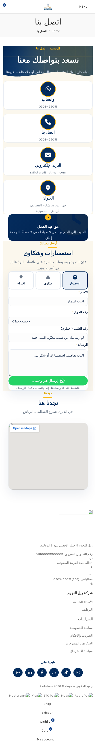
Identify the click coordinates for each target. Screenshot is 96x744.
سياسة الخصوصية (81, 628)
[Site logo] (48, 6)
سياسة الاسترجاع (81, 651)
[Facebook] (42, 672)
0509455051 (48, 106)
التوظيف (87, 610)
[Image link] (76, 526)
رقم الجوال (79, 312)
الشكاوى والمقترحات (79, 643)
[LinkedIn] (30, 672)
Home (56, 31)
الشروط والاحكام (81, 636)
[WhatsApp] (18, 672)
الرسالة (82, 345)
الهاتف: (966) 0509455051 (71, 579)
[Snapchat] (54, 672)
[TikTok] (66, 672)
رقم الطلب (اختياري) (74, 328)
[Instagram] (78, 672)
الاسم (83, 292)
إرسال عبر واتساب (44, 381)
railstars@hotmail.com (48, 172)
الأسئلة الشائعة (83, 602)
